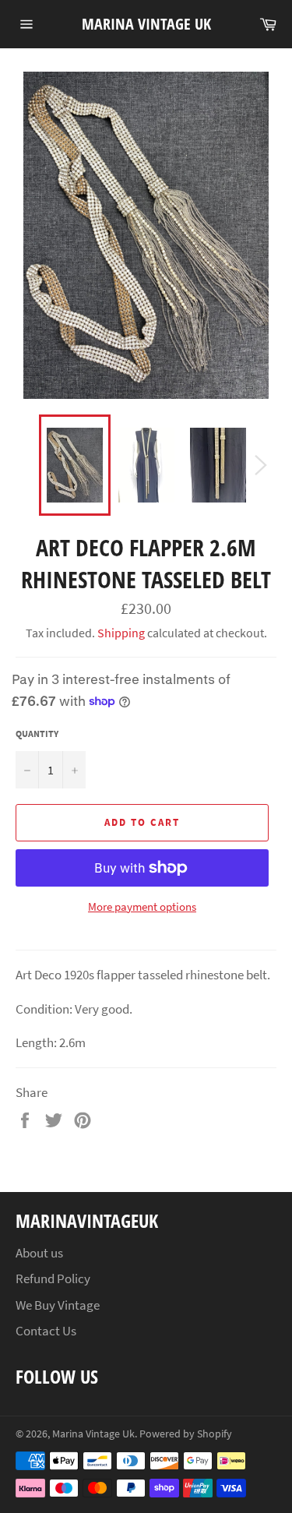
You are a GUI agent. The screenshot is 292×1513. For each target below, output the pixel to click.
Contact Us (46, 1330)
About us (39, 1252)
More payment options (142, 906)
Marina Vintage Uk (146, 23)
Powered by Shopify (185, 1434)
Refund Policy (53, 1278)
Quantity (37, 733)
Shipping (121, 632)
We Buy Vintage (58, 1305)
